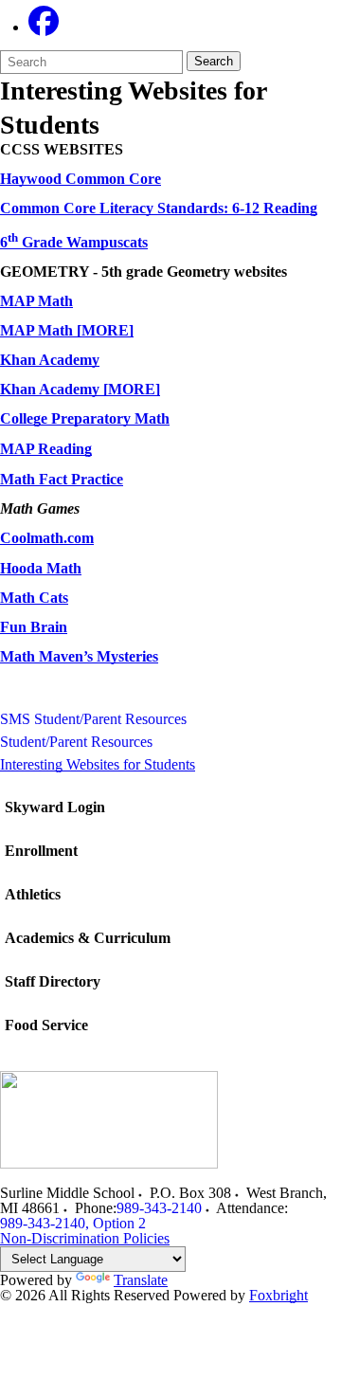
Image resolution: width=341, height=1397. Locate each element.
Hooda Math (40, 568)
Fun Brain (33, 627)
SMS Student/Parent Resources (93, 719)
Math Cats (34, 598)
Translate (141, 1280)
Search (213, 61)
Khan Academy (49, 360)
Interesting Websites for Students (97, 764)
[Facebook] (43, 27)
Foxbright (278, 1295)
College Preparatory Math (85, 418)
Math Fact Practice (61, 479)
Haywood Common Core (80, 179)
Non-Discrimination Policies (85, 1238)
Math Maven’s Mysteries (79, 656)
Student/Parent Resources (76, 742)
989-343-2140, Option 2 (73, 1223)
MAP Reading (46, 449)
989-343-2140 (159, 1208)
